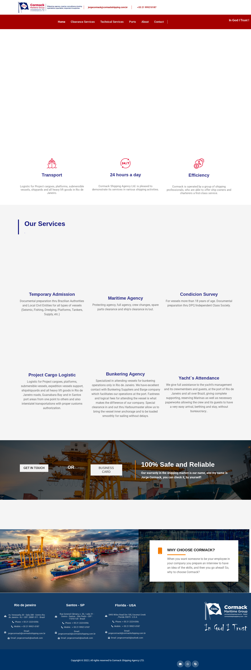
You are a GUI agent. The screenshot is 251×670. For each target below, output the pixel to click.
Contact (159, 21)
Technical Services (112, 21)
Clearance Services (83, 21)
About (145, 21)
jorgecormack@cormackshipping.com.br (108, 7)
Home (61, 21)
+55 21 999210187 (146, 7)
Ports (132, 21)
